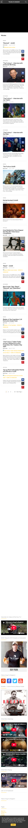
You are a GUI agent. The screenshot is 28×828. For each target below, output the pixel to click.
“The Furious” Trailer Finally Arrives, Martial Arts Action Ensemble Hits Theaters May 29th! (12, 344)
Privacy (2, 813)
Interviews (5, 60)
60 (15, 391)
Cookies (3, 815)
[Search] (25, 2)
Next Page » (19, 391)
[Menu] (1, 2)
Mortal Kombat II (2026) (10, 200)
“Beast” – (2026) (8, 266)
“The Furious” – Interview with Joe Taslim (13, 99)
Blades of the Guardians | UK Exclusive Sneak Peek (12, 320)
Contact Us (3, 812)
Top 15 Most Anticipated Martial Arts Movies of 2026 (13, 370)
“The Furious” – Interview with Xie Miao (13, 133)
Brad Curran (5, 45)
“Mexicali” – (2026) (9, 43)
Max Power (5, 235)
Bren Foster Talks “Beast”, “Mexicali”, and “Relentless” (12, 287)
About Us (3, 811)
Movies (4, 40)
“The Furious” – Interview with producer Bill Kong (13, 64)
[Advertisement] (14, 18)
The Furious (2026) (9, 166)
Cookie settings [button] (6, 824)
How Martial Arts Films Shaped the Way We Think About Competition (13, 231)
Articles (5, 227)
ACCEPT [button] (13, 824)
